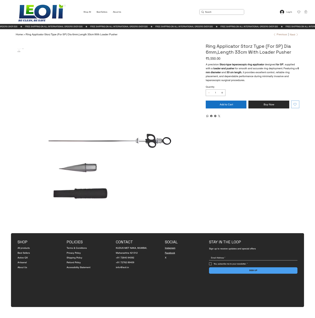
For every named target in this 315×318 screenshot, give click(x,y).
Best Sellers (24, 253)
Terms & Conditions (77, 248)
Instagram (170, 248)
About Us (22, 267)
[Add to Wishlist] (295, 104)
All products (24, 248)
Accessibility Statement (78, 267)
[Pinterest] (215, 116)
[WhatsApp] (207, 116)
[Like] (299, 12)
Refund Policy (74, 262)
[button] (305, 11)
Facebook (170, 253)
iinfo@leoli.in (122, 267)
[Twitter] (219, 116)
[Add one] (222, 92)
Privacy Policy (74, 253)
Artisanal (22, 262)
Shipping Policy (74, 257)
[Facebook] (211, 116)
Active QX (23, 257)
